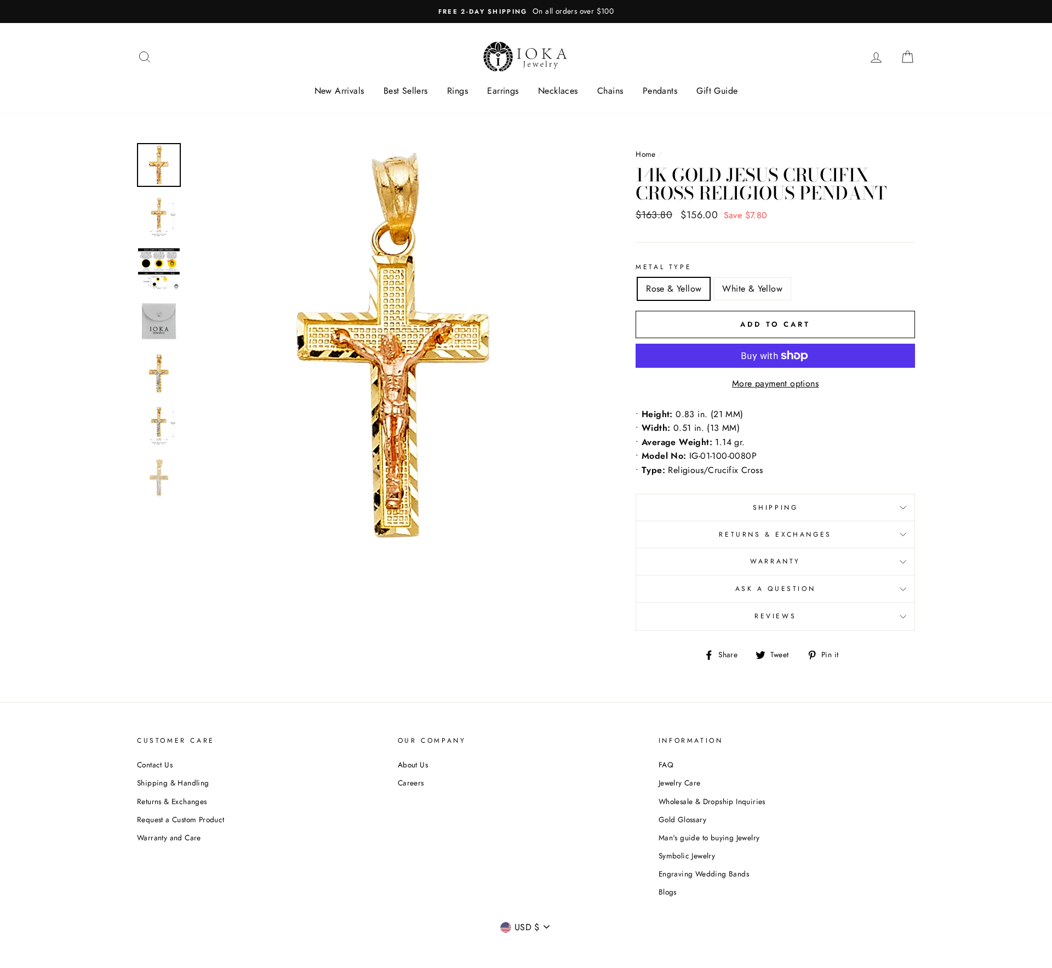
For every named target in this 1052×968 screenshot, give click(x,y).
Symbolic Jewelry (687, 855)
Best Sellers (406, 90)
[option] (526, 11)
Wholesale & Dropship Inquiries (712, 801)
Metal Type (663, 267)
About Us (413, 764)
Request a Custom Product (181, 819)
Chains (610, 90)
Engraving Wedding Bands (704, 873)
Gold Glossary (682, 819)
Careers (411, 782)
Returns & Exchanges (775, 534)
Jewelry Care (680, 782)
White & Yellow (752, 288)
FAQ (666, 764)
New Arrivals (339, 90)
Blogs (668, 891)
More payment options (775, 383)
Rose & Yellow (673, 288)
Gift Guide (716, 90)
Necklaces (558, 90)
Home (646, 154)
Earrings (502, 90)
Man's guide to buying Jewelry (709, 837)
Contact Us (155, 764)
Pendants (660, 90)
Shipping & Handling (173, 782)
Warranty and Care (169, 837)
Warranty (775, 561)
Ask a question (775, 589)
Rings (457, 90)
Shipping (775, 508)
